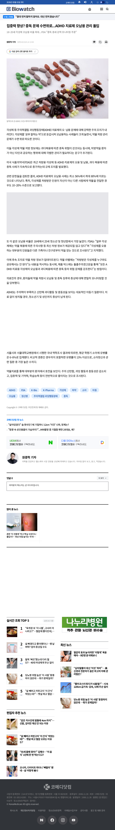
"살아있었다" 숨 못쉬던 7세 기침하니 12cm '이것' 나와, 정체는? (38, 424)
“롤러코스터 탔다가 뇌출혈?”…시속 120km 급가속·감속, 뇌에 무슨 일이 (91, 685)
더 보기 (101, 478)
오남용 (12, 396)
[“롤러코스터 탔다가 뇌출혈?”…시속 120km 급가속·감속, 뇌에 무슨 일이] (65, 687)
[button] (70, 2)
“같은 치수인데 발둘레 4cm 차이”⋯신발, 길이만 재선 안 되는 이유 (37, 722)
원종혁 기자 (29, 457)
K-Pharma (48, 390)
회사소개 (13, 810)
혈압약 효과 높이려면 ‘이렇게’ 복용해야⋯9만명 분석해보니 (90, 654)
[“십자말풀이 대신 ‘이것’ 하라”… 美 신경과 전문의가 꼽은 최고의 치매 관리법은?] (65, 672)
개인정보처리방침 (27, 810)
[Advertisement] (57, 325)
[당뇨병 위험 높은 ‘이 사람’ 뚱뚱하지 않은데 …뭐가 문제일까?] (65, 703)
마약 (74, 390)
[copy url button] (100, 42)
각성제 (63, 390)
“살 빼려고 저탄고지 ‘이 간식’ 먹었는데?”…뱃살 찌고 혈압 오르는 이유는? (39, 692)
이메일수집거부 (70, 810)
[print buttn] (106, 42)
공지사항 (84, 810)
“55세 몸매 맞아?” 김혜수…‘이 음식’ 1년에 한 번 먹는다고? (36, 753)
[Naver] (41, 820)
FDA (23, 390)
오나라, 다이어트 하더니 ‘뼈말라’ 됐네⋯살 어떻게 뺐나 (36, 769)
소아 (84, 390)
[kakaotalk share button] (94, 42)
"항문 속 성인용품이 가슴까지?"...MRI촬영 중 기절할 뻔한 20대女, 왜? (41, 429)
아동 (94, 390)
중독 (66, 396)
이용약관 (41, 810)
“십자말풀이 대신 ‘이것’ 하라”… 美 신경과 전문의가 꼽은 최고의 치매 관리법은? (91, 671)
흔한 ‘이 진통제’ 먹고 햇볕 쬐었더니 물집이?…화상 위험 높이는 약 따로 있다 (21, 535)
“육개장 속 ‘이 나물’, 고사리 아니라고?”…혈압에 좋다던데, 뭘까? (39, 629)
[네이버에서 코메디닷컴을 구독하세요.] (32, 442)
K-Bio (34, 390)
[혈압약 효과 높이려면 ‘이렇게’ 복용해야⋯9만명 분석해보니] (65, 656)
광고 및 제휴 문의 (98, 810)
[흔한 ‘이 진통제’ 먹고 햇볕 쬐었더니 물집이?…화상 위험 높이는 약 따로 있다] (22, 522)
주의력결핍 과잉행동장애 (46, 396)
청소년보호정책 (55, 810)
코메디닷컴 (70, 2)
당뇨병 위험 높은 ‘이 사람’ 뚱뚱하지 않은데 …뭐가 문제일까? (39, 677)
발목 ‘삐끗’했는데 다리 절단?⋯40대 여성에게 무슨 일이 (39, 661)
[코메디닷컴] (52, 820)
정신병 (24, 396)
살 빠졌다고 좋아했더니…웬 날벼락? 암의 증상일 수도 (39, 645)
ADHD (12, 390)
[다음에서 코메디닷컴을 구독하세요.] (83, 442)
